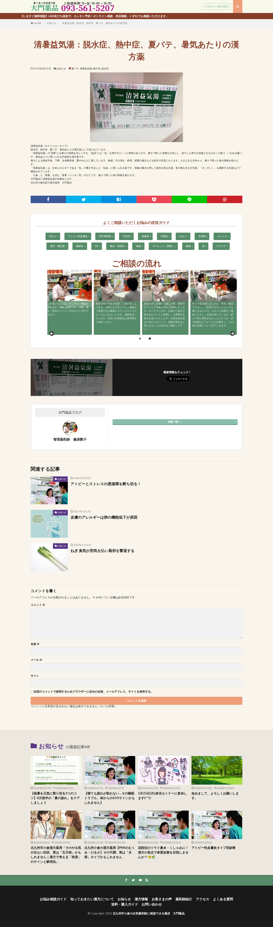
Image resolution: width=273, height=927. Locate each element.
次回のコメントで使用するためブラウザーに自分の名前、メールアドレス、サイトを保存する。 (93, 691)
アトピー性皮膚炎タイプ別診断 (213, 848)
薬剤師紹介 (184, 899)
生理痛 (202, 236)
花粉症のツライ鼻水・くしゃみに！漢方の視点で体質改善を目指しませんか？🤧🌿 (163, 852)
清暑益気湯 (86, 68)
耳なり (52, 236)
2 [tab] (150, 339)
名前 (35, 644)
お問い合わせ (152, 904)
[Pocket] (154, 199)
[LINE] (189, 199)
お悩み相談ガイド (53, 899)
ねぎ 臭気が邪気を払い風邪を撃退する (102, 550)
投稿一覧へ (174, 421)
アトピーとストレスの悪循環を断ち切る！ (106, 483)
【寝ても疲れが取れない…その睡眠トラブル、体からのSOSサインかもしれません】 (109, 797)
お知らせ (51, 23)
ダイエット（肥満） (163, 246)
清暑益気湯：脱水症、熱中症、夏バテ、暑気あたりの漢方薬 (94, 23)
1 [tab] (140, 339)
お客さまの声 (162, 899)
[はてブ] (118, 199)
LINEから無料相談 (216, 6)
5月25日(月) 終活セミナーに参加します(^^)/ (162, 795)
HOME (37, 23)
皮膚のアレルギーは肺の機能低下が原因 (104, 517)
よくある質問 (223, 899)
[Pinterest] (224, 199)
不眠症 (164, 236)
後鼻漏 (145, 236)
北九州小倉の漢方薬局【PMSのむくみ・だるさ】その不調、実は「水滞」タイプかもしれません (109, 852)
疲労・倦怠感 (57, 246)
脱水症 (105, 68)
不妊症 (126, 236)
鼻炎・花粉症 (117, 246)
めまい (183, 236)
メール (36, 659)
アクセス (202, 899)
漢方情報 (141, 899)
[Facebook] (48, 199)
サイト (35, 675)
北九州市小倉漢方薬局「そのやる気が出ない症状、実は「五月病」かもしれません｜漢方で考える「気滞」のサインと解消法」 (56, 854)
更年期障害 (105, 236)
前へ (52, 334)
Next (232, 334)
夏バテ (75, 68)
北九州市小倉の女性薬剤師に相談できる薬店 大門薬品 (149, 913)
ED (96, 246)
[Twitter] (83, 199)
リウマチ (221, 246)
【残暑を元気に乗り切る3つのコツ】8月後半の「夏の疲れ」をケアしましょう (55, 797)
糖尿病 (79, 246)
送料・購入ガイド (124, 904)
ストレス (222, 236)
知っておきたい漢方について (92, 899)
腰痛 (188, 246)
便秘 (138, 246)
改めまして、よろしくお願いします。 (215, 795)
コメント (38, 604)
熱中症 (96, 68)
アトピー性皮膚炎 (77, 236)
